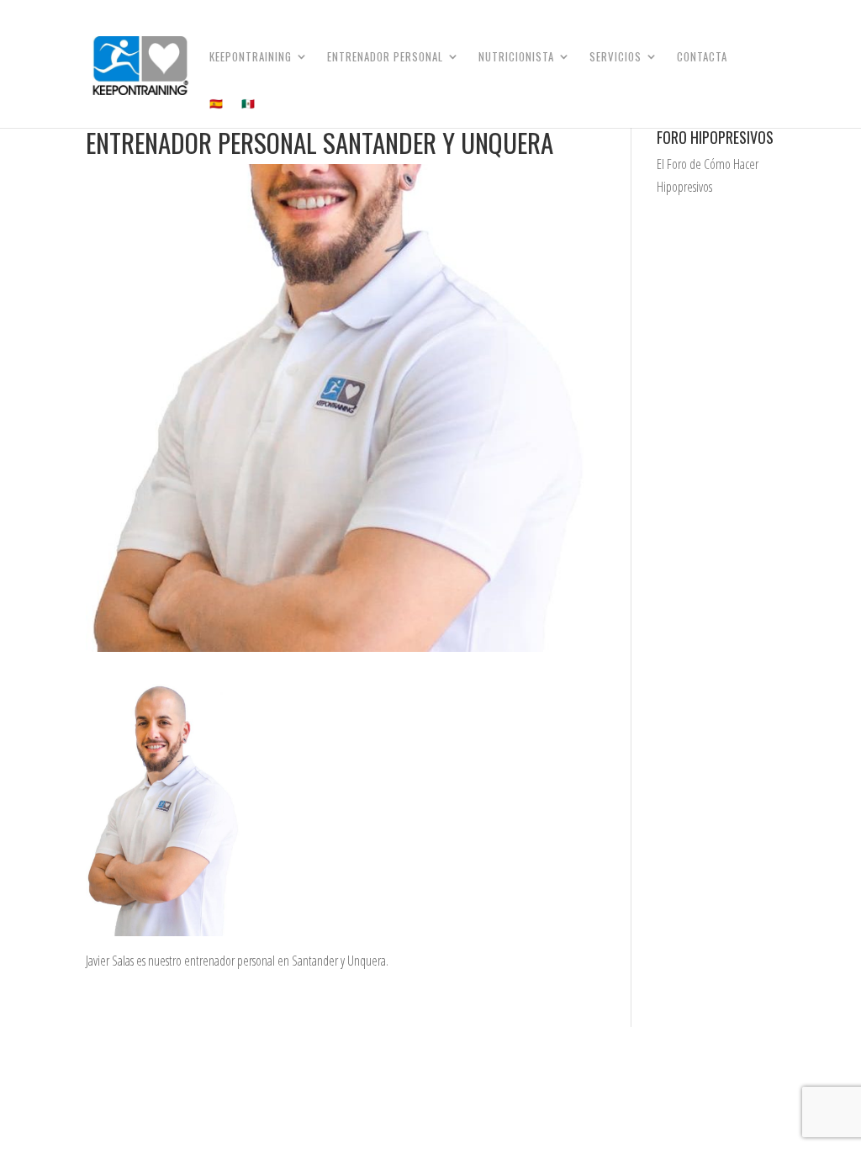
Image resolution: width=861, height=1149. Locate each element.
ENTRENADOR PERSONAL (385, 57)
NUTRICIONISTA (516, 57)
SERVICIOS (615, 57)
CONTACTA (702, 57)
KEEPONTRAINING (250, 57)
